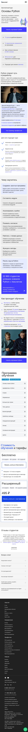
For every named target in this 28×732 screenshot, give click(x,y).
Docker (6, 665)
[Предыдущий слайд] (1, 542)
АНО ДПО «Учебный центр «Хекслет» (13, 721)
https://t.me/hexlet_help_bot (10, 682)
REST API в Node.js (9, 669)
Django (6, 667)
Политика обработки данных (11, 699)
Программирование (9, 630)
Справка (6, 615)
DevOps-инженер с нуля (10, 642)
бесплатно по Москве (10, 694)
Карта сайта (7, 616)
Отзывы (6, 607)
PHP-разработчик (8, 640)
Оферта (6, 709)
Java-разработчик (8, 644)
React (6, 673)
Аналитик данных (8, 647)
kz (11, 685)
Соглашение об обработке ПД (11, 703)
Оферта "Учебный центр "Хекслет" (12, 705)
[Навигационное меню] (26, 2)
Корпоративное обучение (10, 609)
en (5, 685)
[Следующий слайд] (27, 542)
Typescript (7, 661)
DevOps (6, 622)
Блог (6, 611)
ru (8, 685)
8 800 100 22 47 (10, 688)
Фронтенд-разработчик (9, 653)
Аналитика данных (9, 624)
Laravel (6, 671)
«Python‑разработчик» (8, 109)
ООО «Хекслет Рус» (9, 711)
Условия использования (10, 697)
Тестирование (8, 632)
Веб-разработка (8, 628)
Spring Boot (7, 663)
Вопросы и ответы (8, 613)
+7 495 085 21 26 (10, 693)
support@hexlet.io (8, 680)
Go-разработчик (8, 651)
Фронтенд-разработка (9, 634)
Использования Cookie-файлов (11, 701)
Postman (6, 659)
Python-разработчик (9, 645)
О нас (6, 605)
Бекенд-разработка (9, 626)
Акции (6, 707)
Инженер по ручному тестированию (12, 649)
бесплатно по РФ (9, 690)
